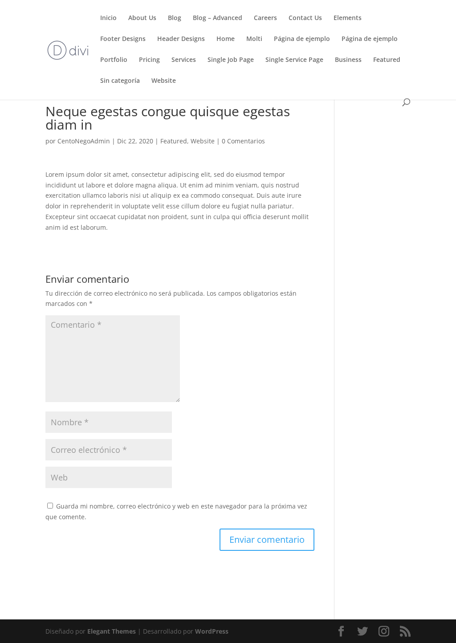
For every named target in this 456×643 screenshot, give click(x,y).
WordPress (211, 631)
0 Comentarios (243, 141)
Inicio (108, 18)
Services (183, 60)
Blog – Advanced (217, 18)
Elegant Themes (111, 631)
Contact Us (305, 18)
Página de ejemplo (302, 39)
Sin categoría (120, 81)
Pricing (149, 60)
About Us (142, 18)
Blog (174, 18)
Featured (386, 60)
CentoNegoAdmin (83, 141)
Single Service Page (294, 60)
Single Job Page (231, 60)
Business (348, 60)
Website (163, 81)
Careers (265, 18)
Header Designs (181, 39)
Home (225, 39)
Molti (254, 39)
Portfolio (113, 60)
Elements (348, 18)
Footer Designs (123, 39)
